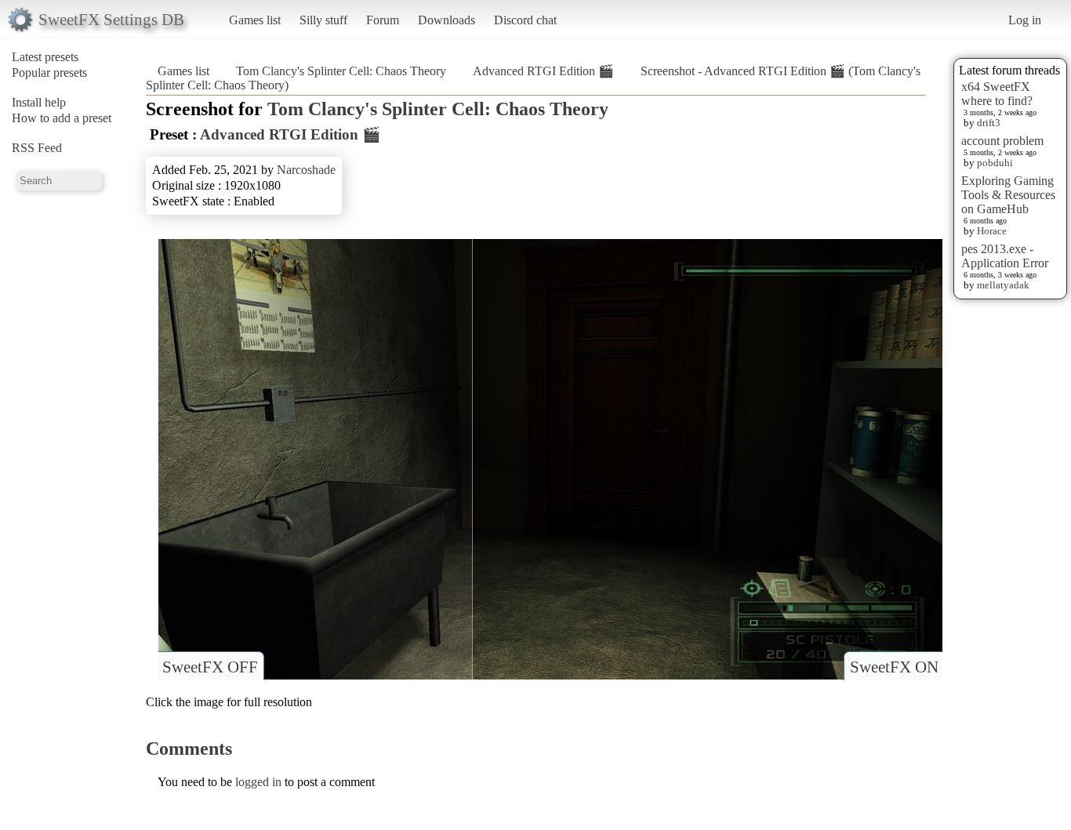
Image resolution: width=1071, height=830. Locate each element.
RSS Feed (37, 147)
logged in (258, 781)
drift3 (988, 123)
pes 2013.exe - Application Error (1004, 256)
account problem (1002, 140)
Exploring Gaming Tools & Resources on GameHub (1008, 195)
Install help (39, 102)
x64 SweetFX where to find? (997, 93)
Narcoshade (306, 169)
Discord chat (525, 20)
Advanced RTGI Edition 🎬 (543, 71)
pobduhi (995, 163)
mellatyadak (1003, 285)
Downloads (446, 20)
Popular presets (49, 72)
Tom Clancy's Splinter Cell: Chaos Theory (341, 71)
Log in (1024, 20)
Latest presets (45, 56)
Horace (992, 231)
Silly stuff (323, 20)
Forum (382, 20)
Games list (255, 20)
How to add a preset (61, 118)
